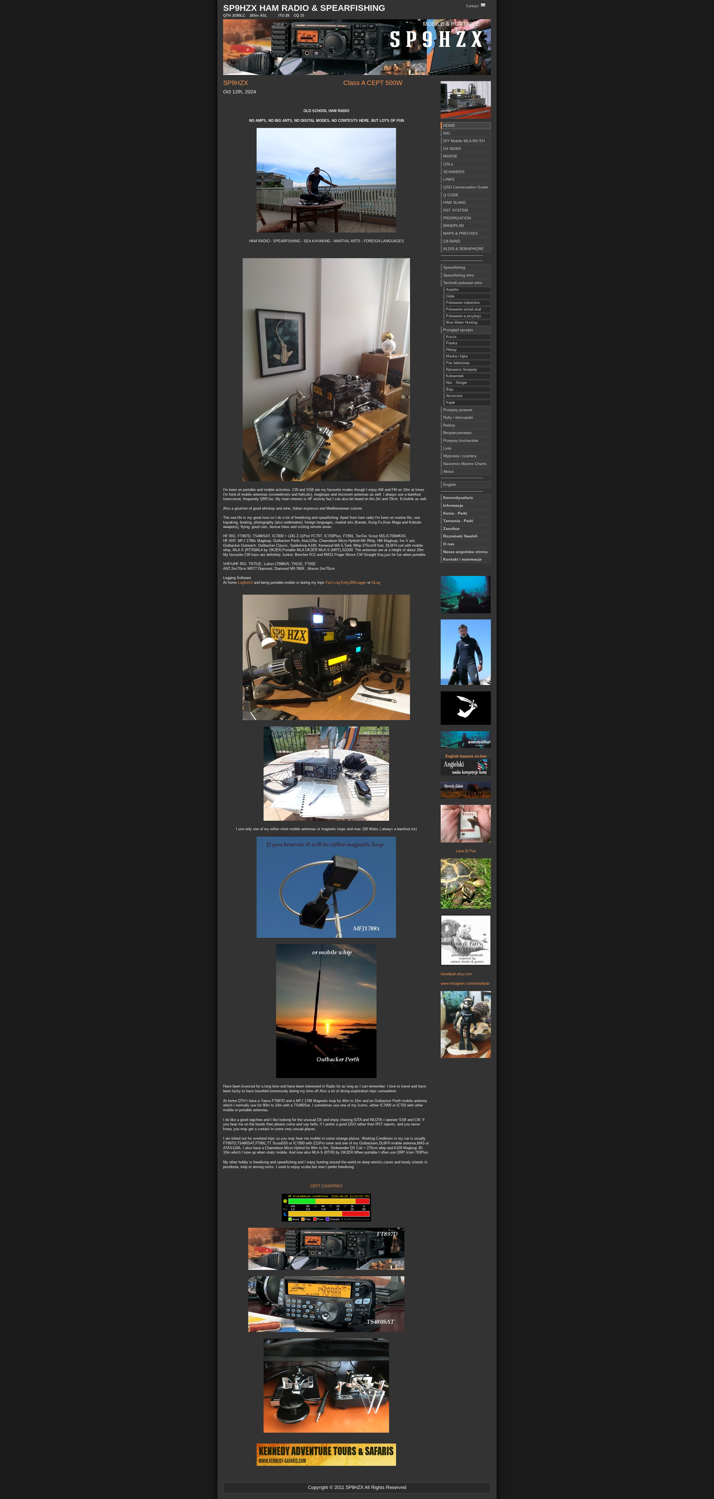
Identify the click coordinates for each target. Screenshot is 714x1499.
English (449, 484)
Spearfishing (454, 267)
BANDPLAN (453, 225)
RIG (446, 133)
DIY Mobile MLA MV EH (464, 141)
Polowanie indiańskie (463, 303)
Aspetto (452, 289)
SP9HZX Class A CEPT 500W (312, 82)
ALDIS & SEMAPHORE (463, 248)
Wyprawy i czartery (460, 456)
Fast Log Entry (337, 582)
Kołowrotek (455, 376)
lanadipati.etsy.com (456, 974)
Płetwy (451, 350)
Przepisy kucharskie (460, 440)
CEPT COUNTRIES (326, 1186)
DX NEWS (452, 148)
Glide (450, 296)
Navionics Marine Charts (464, 463)
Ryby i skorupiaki (458, 417)
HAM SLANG (454, 202)
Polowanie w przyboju (463, 316)
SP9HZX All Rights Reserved (376, 1487)
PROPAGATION (457, 218)
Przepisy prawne (457, 410)
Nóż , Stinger (456, 383)
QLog (376, 582)
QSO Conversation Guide (465, 187)
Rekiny (449, 425)
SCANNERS (453, 171)
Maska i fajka (457, 356)
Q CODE (451, 195)
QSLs (448, 164)
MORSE (450, 156)
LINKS (448, 179)
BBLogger (358, 582)
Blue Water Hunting (461, 322)
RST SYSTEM (455, 210)
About (448, 471)
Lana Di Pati (466, 851)
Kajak (450, 402)
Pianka (451, 343)
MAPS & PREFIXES (460, 233)
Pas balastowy (458, 363)
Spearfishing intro (458, 275)
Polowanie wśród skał (463, 309)
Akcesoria (454, 396)
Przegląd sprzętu (458, 330)
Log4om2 (245, 582)
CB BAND (451, 241)
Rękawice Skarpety (461, 369)
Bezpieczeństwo (457, 432)
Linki (447, 448)
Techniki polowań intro (462, 282)
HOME (449, 125)
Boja (449, 389)
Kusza (451, 337)
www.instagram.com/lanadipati (465, 983)
